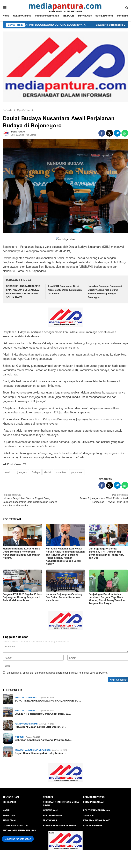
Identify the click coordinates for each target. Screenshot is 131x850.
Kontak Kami (50, 810)
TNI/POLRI (19, 737)
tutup (51, 832)
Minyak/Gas (44, 750)
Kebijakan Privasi (94, 797)
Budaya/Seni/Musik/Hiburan (59, 825)
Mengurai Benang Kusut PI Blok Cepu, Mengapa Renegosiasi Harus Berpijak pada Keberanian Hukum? (21, 553)
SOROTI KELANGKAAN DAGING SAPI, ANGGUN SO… (48, 700)
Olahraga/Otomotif (15, 825)
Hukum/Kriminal (52, 815)
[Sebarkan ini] (101, 133)
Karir (6, 810)
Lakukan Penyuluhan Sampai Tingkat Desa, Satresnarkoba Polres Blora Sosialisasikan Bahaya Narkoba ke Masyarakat (30, 500)
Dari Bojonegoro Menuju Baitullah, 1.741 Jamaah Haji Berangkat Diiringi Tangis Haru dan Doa (106, 553)
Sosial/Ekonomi (93, 825)
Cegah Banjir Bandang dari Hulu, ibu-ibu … (40, 752)
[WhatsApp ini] (124, 133)
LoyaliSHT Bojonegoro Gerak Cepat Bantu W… (43, 713)
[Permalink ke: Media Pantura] (6, 132)
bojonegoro (21, 472)
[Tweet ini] (109, 133)
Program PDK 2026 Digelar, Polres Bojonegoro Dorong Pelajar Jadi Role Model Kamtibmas (22, 597)
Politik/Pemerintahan (26, 723)
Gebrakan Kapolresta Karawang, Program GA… (43, 739)
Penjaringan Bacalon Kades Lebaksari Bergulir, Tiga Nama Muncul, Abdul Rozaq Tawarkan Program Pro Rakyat (107, 598)
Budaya (36, 472)
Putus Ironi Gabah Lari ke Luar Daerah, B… (40, 726)
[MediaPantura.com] (65, 7)
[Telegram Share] (117, 133)
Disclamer (9, 802)
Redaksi (48, 797)
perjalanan (77, 472)
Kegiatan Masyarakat (26, 697)
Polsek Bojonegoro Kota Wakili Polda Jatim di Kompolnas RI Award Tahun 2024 (104, 498)
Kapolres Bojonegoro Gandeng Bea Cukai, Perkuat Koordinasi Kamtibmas (64, 597)
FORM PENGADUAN (93, 802)
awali (7, 472)
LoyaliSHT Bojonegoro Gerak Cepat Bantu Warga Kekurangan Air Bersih (65, 289)
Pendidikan (9, 820)
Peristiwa (9, 815)
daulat (47, 472)
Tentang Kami (11, 797)
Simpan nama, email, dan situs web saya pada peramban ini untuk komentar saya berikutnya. (57, 672)
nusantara (61, 472)
